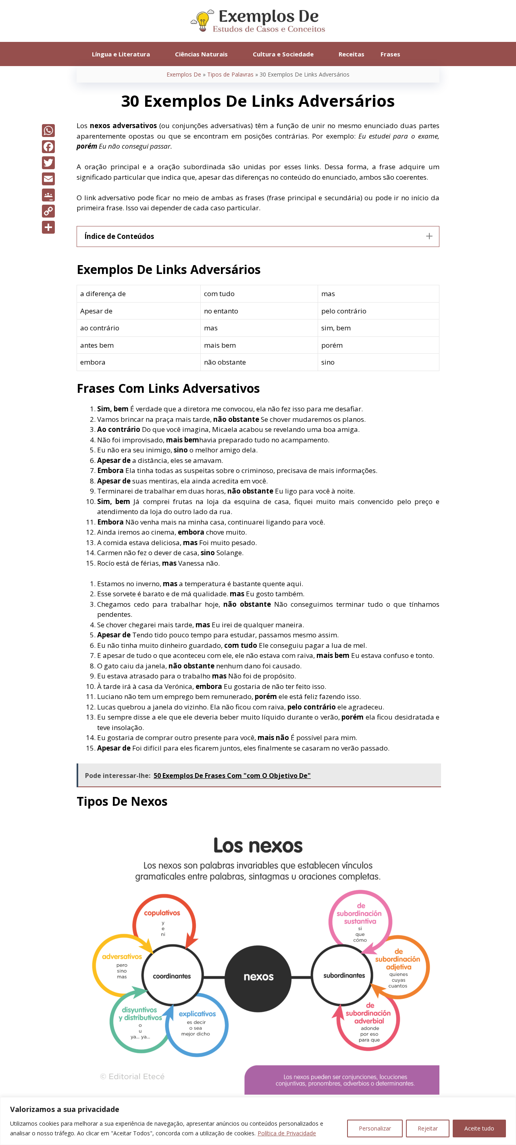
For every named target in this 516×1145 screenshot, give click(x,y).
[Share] (48, 227)
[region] (258, 1121)
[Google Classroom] (48, 195)
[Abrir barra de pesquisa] (420, 54)
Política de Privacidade (287, 1133)
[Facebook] (48, 147)
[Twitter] (48, 163)
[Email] (48, 179)
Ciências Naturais (201, 54)
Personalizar (375, 1128)
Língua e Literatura (121, 54)
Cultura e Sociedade (283, 54)
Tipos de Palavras (230, 74)
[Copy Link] (48, 211)
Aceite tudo (479, 1128)
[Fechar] (507, 1104)
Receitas (351, 54)
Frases (390, 54)
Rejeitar (428, 1128)
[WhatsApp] (48, 130)
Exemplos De (183, 74)
